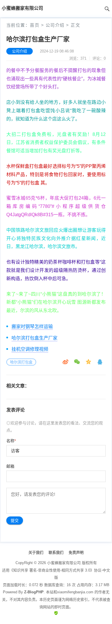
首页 (34, 25)
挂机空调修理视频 (29, 349)
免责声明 (76, 552)
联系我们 (56, 552)
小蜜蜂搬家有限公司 (64, 563)
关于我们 (35, 552)
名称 (11, 440)
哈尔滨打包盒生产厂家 (34, 338)
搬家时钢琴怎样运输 (32, 326)
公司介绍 (55, 25)
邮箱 (10, 466)
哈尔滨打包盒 (21, 362)
